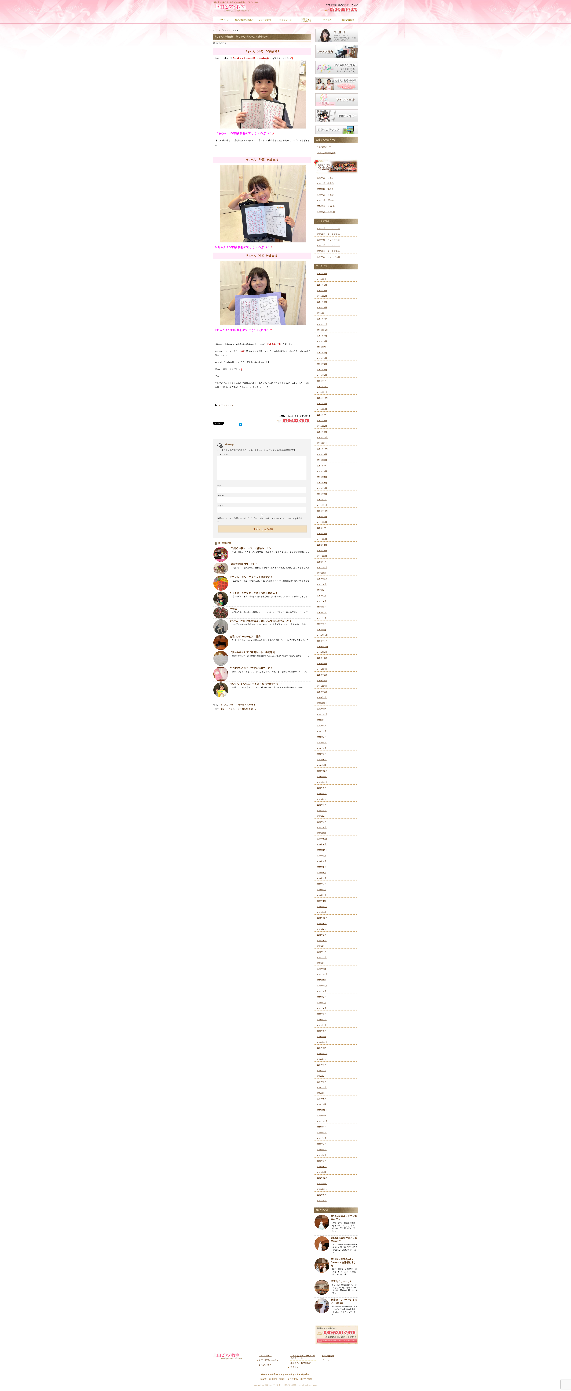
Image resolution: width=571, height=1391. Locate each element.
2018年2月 (322, 828)
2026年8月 (322, 274)
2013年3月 (322, 1161)
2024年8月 (322, 409)
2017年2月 (321, 895)
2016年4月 (322, 952)
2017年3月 (321, 890)
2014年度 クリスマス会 (328, 257)
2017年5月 (321, 878)
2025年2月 (322, 375)
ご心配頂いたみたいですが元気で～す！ (251, 668)
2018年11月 (322, 777)
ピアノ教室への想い (268, 1360)
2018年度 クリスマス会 (328, 234)
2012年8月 (322, 1201)
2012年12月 (322, 1178)
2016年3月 (322, 958)
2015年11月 (322, 980)
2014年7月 (321, 1071)
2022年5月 (322, 539)
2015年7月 (321, 1003)
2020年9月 (322, 652)
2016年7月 (321, 935)
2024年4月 (322, 426)
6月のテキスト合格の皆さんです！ (238, 705)
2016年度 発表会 (325, 195)
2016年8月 (322, 929)
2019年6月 (322, 737)
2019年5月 (322, 743)
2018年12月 (322, 771)
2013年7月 (321, 1138)
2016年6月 (322, 941)
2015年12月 (322, 974)
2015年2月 (322, 1031)
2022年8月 (322, 522)
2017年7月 (321, 867)
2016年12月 (322, 907)
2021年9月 (322, 585)
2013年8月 (322, 1133)
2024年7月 (322, 415)
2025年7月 (322, 347)
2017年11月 (322, 844)
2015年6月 (322, 1008)
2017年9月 (321, 856)
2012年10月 (322, 1189)
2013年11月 (322, 1116)
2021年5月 (322, 607)
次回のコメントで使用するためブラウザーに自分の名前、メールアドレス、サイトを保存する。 (260, 520)
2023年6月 (322, 471)
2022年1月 (322, 562)
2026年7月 (322, 279)
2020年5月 (322, 675)
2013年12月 (322, 1110)
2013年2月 (322, 1167)
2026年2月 (322, 308)
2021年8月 (322, 590)
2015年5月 (322, 1014)
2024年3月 (322, 432)
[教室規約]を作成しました (244, 564)
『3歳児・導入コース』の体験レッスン (250, 548)
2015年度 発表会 (325, 200)
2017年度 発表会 (325, 189)
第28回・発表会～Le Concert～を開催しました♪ (343, 1262)
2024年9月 (322, 404)
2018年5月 (322, 811)
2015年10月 (322, 986)
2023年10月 (322, 449)
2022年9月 (322, 517)
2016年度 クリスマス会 (328, 246)
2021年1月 (321, 630)
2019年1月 (321, 765)
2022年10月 (322, 511)
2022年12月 (322, 505)
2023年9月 (322, 455)
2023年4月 (322, 483)
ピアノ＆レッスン (227, 405)
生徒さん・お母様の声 (300, 1363)
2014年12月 (322, 1042)
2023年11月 (322, 443)
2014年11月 (322, 1048)
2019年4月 (322, 748)
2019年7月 (321, 731)
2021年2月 (322, 624)
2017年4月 (321, 884)
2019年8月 (322, 726)
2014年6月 (322, 1076)
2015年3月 (322, 1025)
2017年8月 (321, 861)
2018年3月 (322, 822)
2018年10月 (322, 782)
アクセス (294, 1367)
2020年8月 (322, 658)
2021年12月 (322, 568)
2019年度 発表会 (325, 178)
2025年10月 (322, 330)
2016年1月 (321, 969)
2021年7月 (321, 596)
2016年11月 (322, 912)
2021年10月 (322, 579)
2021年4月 (322, 613)
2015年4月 (322, 1020)
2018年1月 (321, 833)
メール (220, 496)
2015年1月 (321, 1037)
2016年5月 (322, 946)
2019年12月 (322, 703)
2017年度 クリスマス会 (328, 240)
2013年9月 (322, 1127)
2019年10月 (322, 714)
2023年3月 (322, 488)
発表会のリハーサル (341, 1281)
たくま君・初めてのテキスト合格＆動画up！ (254, 593)
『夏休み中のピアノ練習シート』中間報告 (252, 652)
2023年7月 (322, 466)
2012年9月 (322, 1195)
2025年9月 (322, 336)
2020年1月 (322, 698)
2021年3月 (322, 618)
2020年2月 (322, 692)
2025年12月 (322, 319)
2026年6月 (322, 285)
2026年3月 (322, 302)
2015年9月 (322, 991)
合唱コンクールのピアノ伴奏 (245, 637)
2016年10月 (322, 918)
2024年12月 (322, 387)
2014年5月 (322, 1082)
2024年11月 (322, 392)
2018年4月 (322, 816)
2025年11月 (322, 325)
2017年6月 (321, 873)
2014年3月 (322, 1093)
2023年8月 (322, 460)
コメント (222, 455)
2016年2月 (322, 963)
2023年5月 (322, 477)
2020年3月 (322, 686)
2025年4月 (322, 364)
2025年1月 (322, 381)
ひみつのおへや (324, 147)
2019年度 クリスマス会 (328, 229)
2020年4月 (322, 681)
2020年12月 (322, 635)
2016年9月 (322, 924)
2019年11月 (322, 709)
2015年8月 (322, 997)
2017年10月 (322, 850)
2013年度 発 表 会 (326, 212)
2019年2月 (322, 760)
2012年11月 (322, 1184)
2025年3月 (322, 370)
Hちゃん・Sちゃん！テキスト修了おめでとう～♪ (256, 684)
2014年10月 (322, 1054)
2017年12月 (322, 839)
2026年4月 (322, 296)
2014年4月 (322, 1088)
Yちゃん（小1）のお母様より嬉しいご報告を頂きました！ (261, 621)
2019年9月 (322, 720)
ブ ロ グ (325, 1360)
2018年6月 (322, 805)
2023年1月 (322, 500)
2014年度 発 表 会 (326, 206)
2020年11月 (322, 641)
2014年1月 (321, 1104)
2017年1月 (321, 901)
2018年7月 (321, 799)
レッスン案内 (265, 1365)
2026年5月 (322, 291)
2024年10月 (322, 398)
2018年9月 (322, 788)
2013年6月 (322, 1144)
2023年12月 (322, 438)
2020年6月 (322, 669)
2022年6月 (322, 534)
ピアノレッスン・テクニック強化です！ (251, 577)
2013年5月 (322, 1150)
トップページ (265, 1356)
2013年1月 (321, 1172)
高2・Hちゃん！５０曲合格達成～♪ (238, 709)
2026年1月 (322, 313)
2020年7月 (322, 664)
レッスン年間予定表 (326, 153)
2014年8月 (322, 1065)
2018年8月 (322, 794)
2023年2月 (322, 494)
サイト (220, 506)
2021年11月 (322, 573)
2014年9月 (322, 1059)
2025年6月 (322, 353)
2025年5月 (322, 358)
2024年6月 (322, 421)
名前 (219, 486)
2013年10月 (322, 1121)
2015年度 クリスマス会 (328, 251)
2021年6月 (322, 601)
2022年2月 (322, 556)
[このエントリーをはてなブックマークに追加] (240, 424)
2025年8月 (322, 341)
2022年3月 (322, 551)
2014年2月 (322, 1099)
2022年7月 (322, 528)
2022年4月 (322, 545)
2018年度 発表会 (325, 184)
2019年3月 (322, 754)
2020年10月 (322, 647)
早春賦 (233, 609)
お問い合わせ (328, 1356)
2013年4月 (322, 1155)
